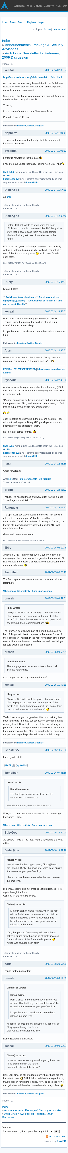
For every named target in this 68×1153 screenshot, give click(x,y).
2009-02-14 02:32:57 (55, 70)
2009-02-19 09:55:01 (55, 1046)
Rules (13, 22)
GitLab (38, 5)
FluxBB (61, 1141)
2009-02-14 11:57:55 (55, 189)
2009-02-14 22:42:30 (55, 380)
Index (5, 22)
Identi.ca (21, 125)
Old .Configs (45, 479)
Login (41, 22)
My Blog (9, 765)
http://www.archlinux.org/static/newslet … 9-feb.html (32, 77)
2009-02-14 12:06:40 (55, 216)
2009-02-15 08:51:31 (55, 598)
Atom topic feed (57, 1136)
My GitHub (22, 765)
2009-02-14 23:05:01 (55, 489)
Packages (19, 5)
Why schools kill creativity (16, 591)
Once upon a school (42, 591)
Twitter (30, 125)
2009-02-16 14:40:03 (55, 832)
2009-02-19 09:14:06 (55, 978)
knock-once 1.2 (11, 179)
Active (47, 29)
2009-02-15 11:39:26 (55, 684)
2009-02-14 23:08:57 (55, 507)
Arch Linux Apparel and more (21, 297)
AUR (58, 5)
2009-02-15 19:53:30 (55, 750)
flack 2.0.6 (8, 172)
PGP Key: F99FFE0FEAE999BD (19, 369)
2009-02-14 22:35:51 (55, 350)
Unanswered (59, 29)
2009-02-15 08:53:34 (55, 652)
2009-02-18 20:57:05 (55, 964)
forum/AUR (32, 182)
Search (21, 22)
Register (31, 22)
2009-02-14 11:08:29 (55, 150)
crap (9, 197)
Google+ (39, 125)
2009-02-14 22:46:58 (55, 463)
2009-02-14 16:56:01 (55, 311)
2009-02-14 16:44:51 (55, 282)
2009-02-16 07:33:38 (55, 772)
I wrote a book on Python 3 (41, 300)
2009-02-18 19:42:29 (55, 850)
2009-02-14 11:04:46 (55, 133)
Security (49, 5)
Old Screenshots (28, 479)
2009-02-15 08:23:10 (55, 572)
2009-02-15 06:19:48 (55, 547)
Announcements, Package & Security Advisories (33, 1110)
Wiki (29, 5)
